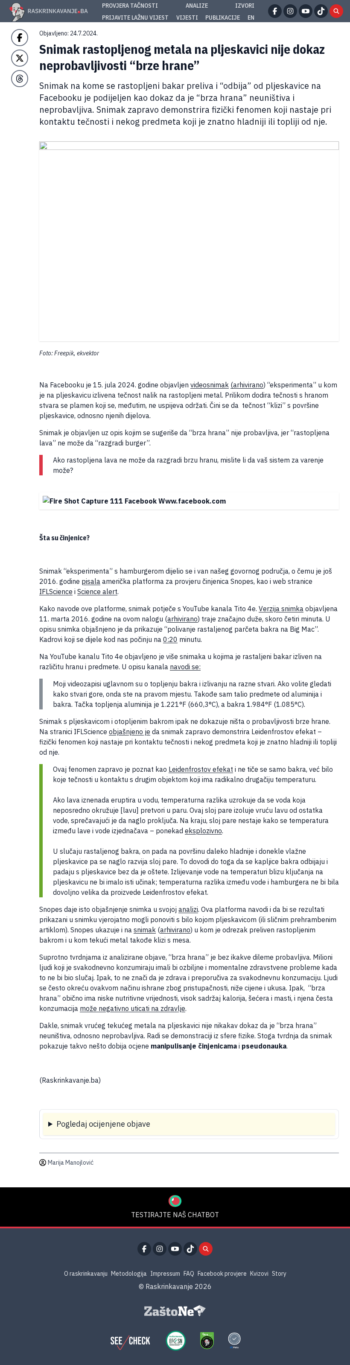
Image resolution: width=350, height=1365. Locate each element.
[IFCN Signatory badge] (207, 1340)
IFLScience (56, 591)
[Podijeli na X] (19, 58)
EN (251, 17)
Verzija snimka (281, 608)
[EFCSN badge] (176, 1340)
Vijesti (187, 17)
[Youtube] (305, 11)
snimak (145, 930)
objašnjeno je (129, 731)
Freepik (64, 353)
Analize (197, 5)
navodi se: (185, 666)
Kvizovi (259, 1273)
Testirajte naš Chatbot (175, 1214)
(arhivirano (246, 385)
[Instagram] (290, 11)
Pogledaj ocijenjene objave (103, 1124)
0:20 (170, 639)
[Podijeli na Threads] (19, 78)
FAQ (189, 1273)
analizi (188, 909)
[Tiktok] (321, 11)
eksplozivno (203, 830)
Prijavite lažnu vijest (135, 17)
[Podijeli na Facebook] (19, 37)
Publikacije (222, 17)
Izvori (244, 5)
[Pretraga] (336, 11)
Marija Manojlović (70, 1162)
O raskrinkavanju (86, 1273)
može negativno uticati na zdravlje (132, 1008)
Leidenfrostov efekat (201, 769)
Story (279, 1273)
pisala (91, 581)
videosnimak (209, 385)
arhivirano (182, 619)
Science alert (97, 591)
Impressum (165, 1273)
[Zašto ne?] (175, 1310)
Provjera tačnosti (130, 5)
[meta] (234, 1340)
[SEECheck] (130, 1340)
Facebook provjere (222, 1273)
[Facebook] (275, 11)
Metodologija (129, 1273)
